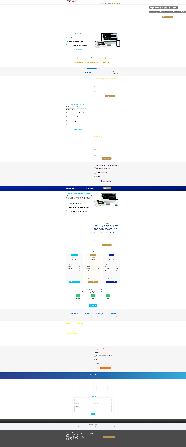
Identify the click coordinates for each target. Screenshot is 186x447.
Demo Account (107, 188)
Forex (81, 433)
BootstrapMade (70, 446)
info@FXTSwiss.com (103, 3)
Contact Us (82, 437)
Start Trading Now (167, 16)
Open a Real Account (90, 188)
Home (81, 432)
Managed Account (83, 436)
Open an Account (116, 3)
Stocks (91, 432)
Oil (90, 436)
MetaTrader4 (91, 433)
